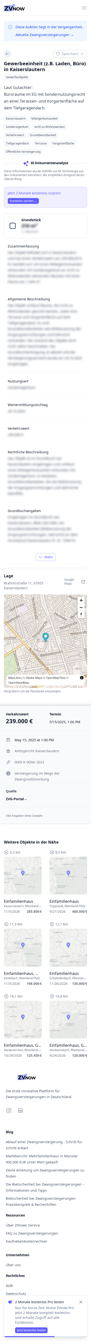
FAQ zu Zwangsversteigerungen (32, 1233)
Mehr (48, 557)
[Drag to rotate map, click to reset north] (81, 614)
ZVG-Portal (16, 799)
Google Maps (69, 582)
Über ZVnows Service (23, 1225)
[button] (45, 638)
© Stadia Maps (32, 677)
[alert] (45, 1316)
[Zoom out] (81, 607)
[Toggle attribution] (82, 678)
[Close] (80, 1302)
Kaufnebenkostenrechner (26, 1241)
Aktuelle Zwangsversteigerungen (45, 34)
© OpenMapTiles (54, 677)
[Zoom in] (81, 600)
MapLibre (14, 677)
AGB (9, 1285)
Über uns (13, 1265)
